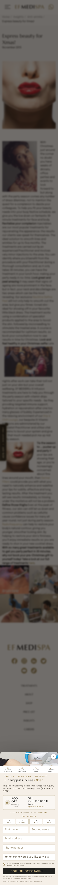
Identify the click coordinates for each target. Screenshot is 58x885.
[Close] (53, 756)
